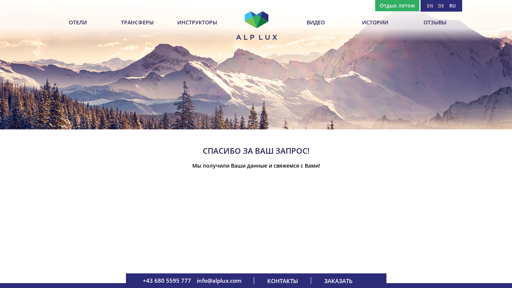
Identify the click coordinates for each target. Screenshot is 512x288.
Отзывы (435, 22)
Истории (375, 22)
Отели (78, 22)
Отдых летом (397, 5)
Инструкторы (197, 22)
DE (441, 6)
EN (430, 6)
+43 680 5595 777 (167, 280)
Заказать (338, 281)
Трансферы (137, 22)
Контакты (282, 281)
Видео (316, 22)
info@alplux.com (219, 280)
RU (452, 6)
